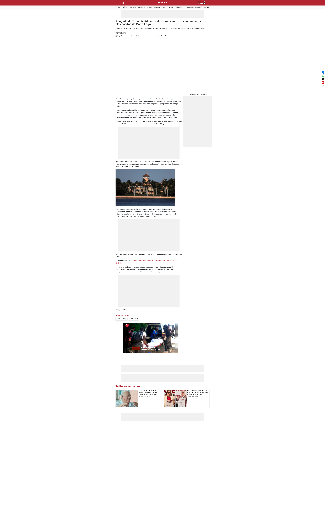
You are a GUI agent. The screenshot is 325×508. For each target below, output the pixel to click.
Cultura (171, 7)
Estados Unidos (121, 318)
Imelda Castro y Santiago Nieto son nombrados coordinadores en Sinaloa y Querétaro (197, 392)
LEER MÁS (135, 348)
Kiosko (164, 7)
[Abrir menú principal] (123, 3)
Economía (133, 7)
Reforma (206, 7)
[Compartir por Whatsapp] (323, 75)
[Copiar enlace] (323, 86)
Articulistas (179, 7)
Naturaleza (141, 7)
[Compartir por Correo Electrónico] (323, 82)
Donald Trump (133, 318)
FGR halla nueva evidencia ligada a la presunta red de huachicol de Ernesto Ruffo (148, 392)
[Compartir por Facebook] (323, 72)
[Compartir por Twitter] (323, 79)
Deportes (157, 7)
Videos (118, 7)
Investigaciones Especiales (193, 7)
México (125, 7)
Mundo (149, 7)
